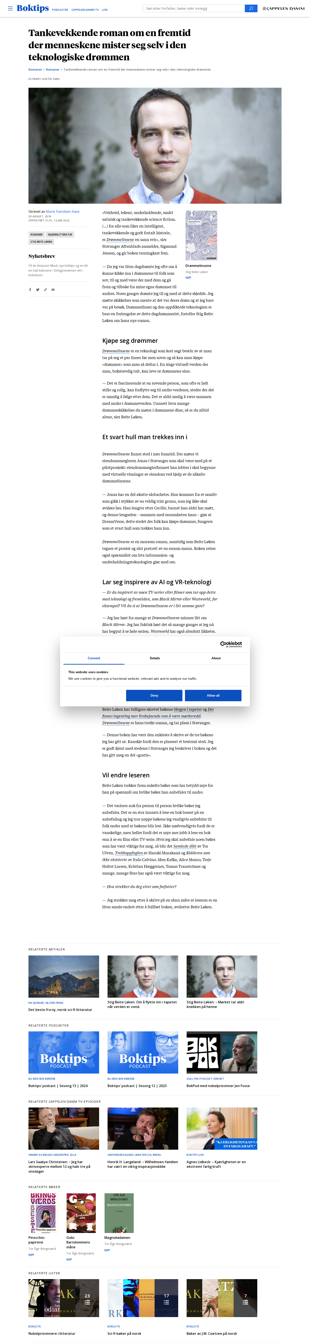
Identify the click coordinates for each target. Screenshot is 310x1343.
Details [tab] (155, 658)
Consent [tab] (94, 658)
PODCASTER (60, 10)
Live (105, 10)
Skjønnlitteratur (60, 234)
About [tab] (216, 658)
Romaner (35, 69)
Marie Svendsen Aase (63, 211)
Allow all (213, 695)
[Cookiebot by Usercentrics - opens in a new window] (223, 644)
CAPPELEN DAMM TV (85, 10)
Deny (154, 695)
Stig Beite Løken (41, 242)
